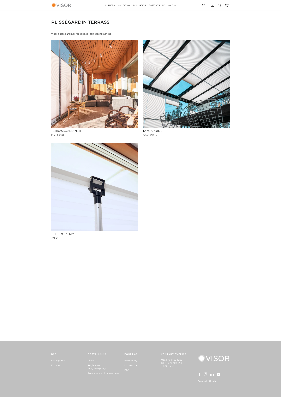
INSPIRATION (139, 5)
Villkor (91, 360)
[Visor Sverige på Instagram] (205, 374)
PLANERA (110, 5)
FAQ (126, 370)
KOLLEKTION (124, 5)
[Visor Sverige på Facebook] (199, 374)
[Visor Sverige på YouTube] (218, 374)
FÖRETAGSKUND (157, 5)
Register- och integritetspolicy (97, 367)
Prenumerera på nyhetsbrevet (104, 373)
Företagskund (58, 360)
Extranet (55, 365)
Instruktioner (131, 365)
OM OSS (171, 5)
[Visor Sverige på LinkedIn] (212, 374)
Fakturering (130, 360)
